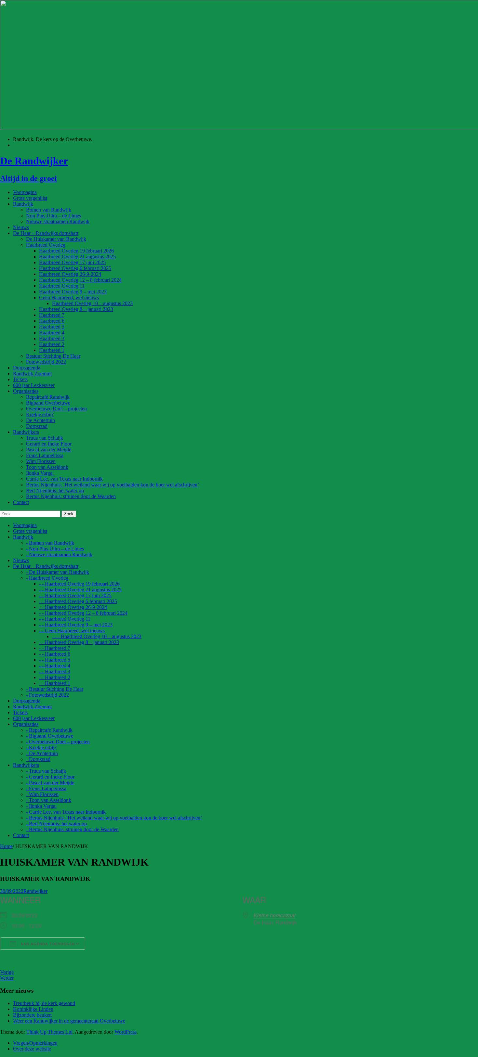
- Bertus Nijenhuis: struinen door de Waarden (72, 829)
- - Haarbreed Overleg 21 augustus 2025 (80, 589)
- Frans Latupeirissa (46, 788)
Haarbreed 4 (51, 332)
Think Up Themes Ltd (49, 1032)
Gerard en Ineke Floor (49, 443)
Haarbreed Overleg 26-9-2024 (70, 274)
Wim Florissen (41, 461)
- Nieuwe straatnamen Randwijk (59, 554)
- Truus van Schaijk (46, 771)
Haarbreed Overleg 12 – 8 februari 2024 (80, 280)
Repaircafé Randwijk (48, 397)
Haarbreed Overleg (45, 245)
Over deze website (32, 1048)
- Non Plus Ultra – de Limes (55, 548)
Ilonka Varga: (40, 473)
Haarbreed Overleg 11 (62, 286)
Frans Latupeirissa (44, 455)
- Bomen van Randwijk (50, 543)
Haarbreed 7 (51, 315)
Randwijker (35, 891)
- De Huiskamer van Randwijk (57, 572)
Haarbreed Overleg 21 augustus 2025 (77, 256)
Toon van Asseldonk (47, 467)
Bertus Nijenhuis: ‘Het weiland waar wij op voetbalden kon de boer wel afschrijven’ (112, 484)
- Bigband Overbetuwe (49, 736)
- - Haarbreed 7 (54, 648)
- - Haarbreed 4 (54, 665)
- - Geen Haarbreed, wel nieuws (72, 630)
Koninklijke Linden (33, 1009)
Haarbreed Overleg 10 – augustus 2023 (92, 303)
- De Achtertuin (42, 753)
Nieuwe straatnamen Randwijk (57, 221)
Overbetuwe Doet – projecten (56, 408)
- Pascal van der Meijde (50, 782)
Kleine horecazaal (275, 915)
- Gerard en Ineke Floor (50, 777)
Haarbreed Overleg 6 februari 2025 (75, 268)
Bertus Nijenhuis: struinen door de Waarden (71, 496)
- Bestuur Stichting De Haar (54, 689)
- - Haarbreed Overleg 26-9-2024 (73, 607)
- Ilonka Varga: (41, 806)
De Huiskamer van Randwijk (56, 239)
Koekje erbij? (40, 414)
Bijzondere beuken (32, 1015)
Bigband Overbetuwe (48, 403)
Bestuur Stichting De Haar (53, 356)
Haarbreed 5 (51, 326)
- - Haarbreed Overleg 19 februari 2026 (79, 584)
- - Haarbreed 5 (54, 660)
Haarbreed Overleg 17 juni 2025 (72, 262)
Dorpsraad (36, 426)
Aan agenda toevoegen (47, 944)
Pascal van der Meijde (48, 449)
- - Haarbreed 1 (54, 683)
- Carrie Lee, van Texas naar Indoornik (66, 812)
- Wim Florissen (42, 794)
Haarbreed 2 (51, 344)
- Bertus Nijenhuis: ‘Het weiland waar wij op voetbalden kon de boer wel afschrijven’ (114, 817)
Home (6, 846)
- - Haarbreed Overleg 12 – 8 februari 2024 (83, 613)
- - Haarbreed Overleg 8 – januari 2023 (79, 642)
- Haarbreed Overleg (47, 578)
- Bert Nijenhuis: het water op (56, 823)
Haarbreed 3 (51, 338)
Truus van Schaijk (44, 438)
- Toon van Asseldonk (48, 800)
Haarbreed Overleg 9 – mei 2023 (73, 291)
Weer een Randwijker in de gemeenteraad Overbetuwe (69, 1021)
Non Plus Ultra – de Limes (53, 215)
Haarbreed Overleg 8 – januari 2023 (76, 309)
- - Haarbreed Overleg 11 (64, 619)
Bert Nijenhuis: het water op (55, 490)
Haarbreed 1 (51, 350)
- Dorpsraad (38, 759)
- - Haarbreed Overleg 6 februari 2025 (78, 601)
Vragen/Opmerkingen (35, 1043)
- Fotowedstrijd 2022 (47, 695)
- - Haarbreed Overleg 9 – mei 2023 (76, 624)
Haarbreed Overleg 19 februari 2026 (76, 250)
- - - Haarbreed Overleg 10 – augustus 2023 (96, 636)
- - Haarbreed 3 (54, 671)
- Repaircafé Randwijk (49, 730)
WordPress (125, 1032)
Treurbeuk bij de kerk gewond (44, 1003)
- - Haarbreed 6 (54, 654)
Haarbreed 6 (51, 321)
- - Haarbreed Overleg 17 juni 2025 (75, 595)
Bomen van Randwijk (48, 210)
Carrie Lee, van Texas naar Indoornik (64, 479)
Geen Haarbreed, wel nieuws (69, 297)
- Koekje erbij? (41, 747)
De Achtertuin (40, 420)
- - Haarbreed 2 (54, 677)
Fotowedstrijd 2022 (46, 362)
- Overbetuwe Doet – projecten (58, 741)
